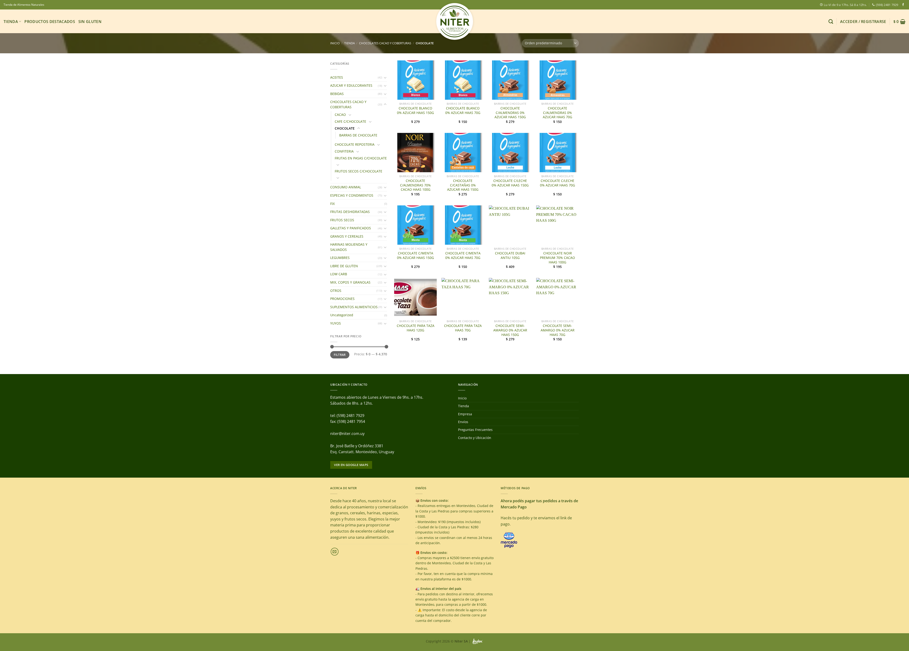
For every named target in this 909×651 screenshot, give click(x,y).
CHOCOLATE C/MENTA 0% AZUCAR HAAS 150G (415, 255)
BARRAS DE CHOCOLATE (358, 135)
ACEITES (336, 77)
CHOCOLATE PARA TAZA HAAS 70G (463, 328)
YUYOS (335, 323)
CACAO (340, 114)
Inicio (335, 43)
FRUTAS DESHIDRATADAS (350, 211)
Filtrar (340, 355)
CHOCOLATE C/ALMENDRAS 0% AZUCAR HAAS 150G (510, 112)
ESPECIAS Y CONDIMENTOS (351, 195)
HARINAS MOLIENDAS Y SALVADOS (348, 247)
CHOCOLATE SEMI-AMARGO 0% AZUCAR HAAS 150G (510, 330)
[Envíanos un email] (335, 552)
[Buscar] (831, 21)
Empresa (465, 414)
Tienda (11, 21)
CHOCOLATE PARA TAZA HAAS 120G (415, 328)
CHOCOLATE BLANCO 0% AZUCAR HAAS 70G (462, 110)
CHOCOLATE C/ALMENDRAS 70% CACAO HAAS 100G (415, 185)
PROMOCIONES (342, 298)
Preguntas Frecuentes (475, 429)
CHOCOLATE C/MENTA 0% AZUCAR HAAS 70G (463, 255)
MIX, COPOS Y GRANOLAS (350, 282)
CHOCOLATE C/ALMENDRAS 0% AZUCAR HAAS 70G (557, 112)
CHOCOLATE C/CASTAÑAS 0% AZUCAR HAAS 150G (462, 185)
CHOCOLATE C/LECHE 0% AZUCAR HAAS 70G (557, 183)
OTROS (335, 290)
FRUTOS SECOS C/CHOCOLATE (358, 171)
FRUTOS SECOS (342, 220)
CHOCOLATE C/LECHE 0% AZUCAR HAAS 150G (510, 183)
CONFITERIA (344, 151)
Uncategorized (341, 315)
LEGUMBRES (340, 257)
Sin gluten (90, 21)
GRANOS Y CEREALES (346, 236)
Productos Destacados (49, 21)
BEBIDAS (337, 93)
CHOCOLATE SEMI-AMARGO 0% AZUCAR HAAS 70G (558, 330)
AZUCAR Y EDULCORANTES (351, 85)
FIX (332, 203)
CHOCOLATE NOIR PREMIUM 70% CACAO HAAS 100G (557, 257)
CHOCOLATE (345, 128)
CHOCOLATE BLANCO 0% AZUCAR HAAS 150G (415, 110)
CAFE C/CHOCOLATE (350, 121)
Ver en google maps (351, 465)
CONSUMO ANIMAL (345, 187)
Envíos (463, 422)
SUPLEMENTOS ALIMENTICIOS (354, 307)
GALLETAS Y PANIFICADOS (350, 228)
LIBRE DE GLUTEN (344, 266)
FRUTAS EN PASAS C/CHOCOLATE (361, 158)
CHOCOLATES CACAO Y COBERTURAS (385, 43)
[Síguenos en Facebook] (903, 4)
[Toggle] (385, 77)
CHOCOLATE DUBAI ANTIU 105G (510, 255)
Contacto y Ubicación (474, 437)
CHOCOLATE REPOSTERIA (354, 144)
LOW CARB (338, 274)
